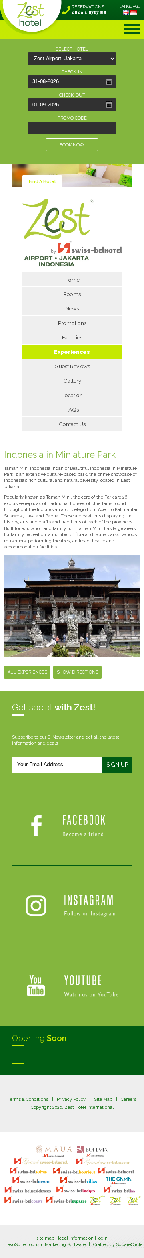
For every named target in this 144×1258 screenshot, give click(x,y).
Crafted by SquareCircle (117, 1244)
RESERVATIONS (89, 9)
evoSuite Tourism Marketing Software (47, 1244)
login (102, 1238)
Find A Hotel (42, 181)
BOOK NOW (72, 145)
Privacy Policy (71, 1099)
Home (72, 279)
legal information (76, 1238)
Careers (128, 1099)
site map (45, 1238)
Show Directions (77, 672)
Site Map (103, 1099)
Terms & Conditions (28, 1099)
